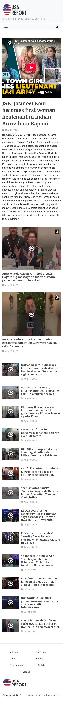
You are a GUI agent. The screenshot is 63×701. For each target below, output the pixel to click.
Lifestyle (40, 665)
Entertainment (16, 665)
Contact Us (54, 695)
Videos (26, 671)
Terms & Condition (35, 695)
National (13, 652)
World (12, 658)
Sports (39, 658)
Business (41, 652)
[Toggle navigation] (6, 27)
